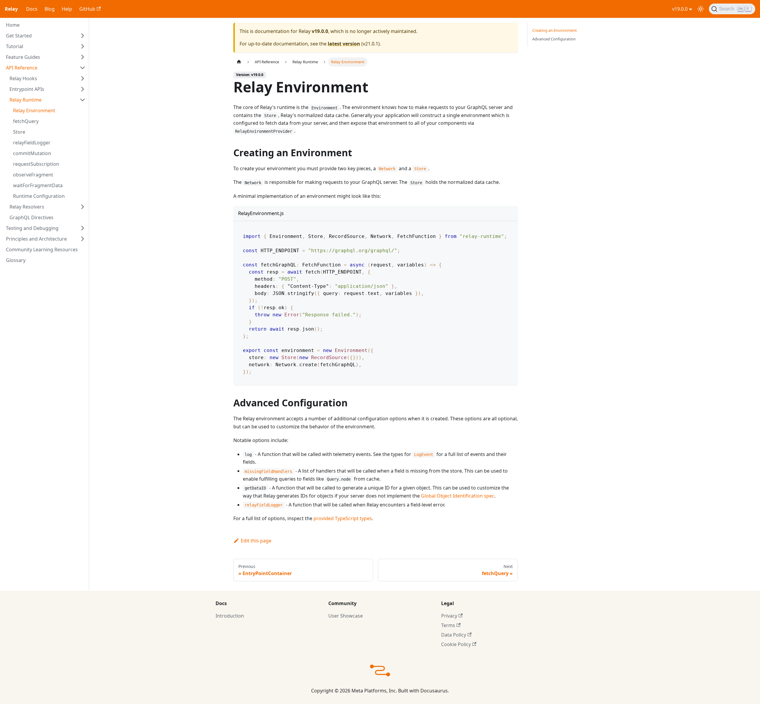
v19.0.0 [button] (680, 9)
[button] (45, 35)
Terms (448, 625)
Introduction (230, 616)
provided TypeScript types (343, 518)
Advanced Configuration (554, 39)
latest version (344, 43)
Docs (31, 9)
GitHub (87, 9)
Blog (50, 9)
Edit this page (256, 540)
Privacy (449, 616)
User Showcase (345, 616)
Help (67, 9)
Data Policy (453, 635)
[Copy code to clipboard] (510, 231)
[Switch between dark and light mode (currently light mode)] (700, 9)
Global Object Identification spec (457, 496)
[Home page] (239, 62)
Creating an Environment (554, 30)
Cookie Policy (456, 644)
